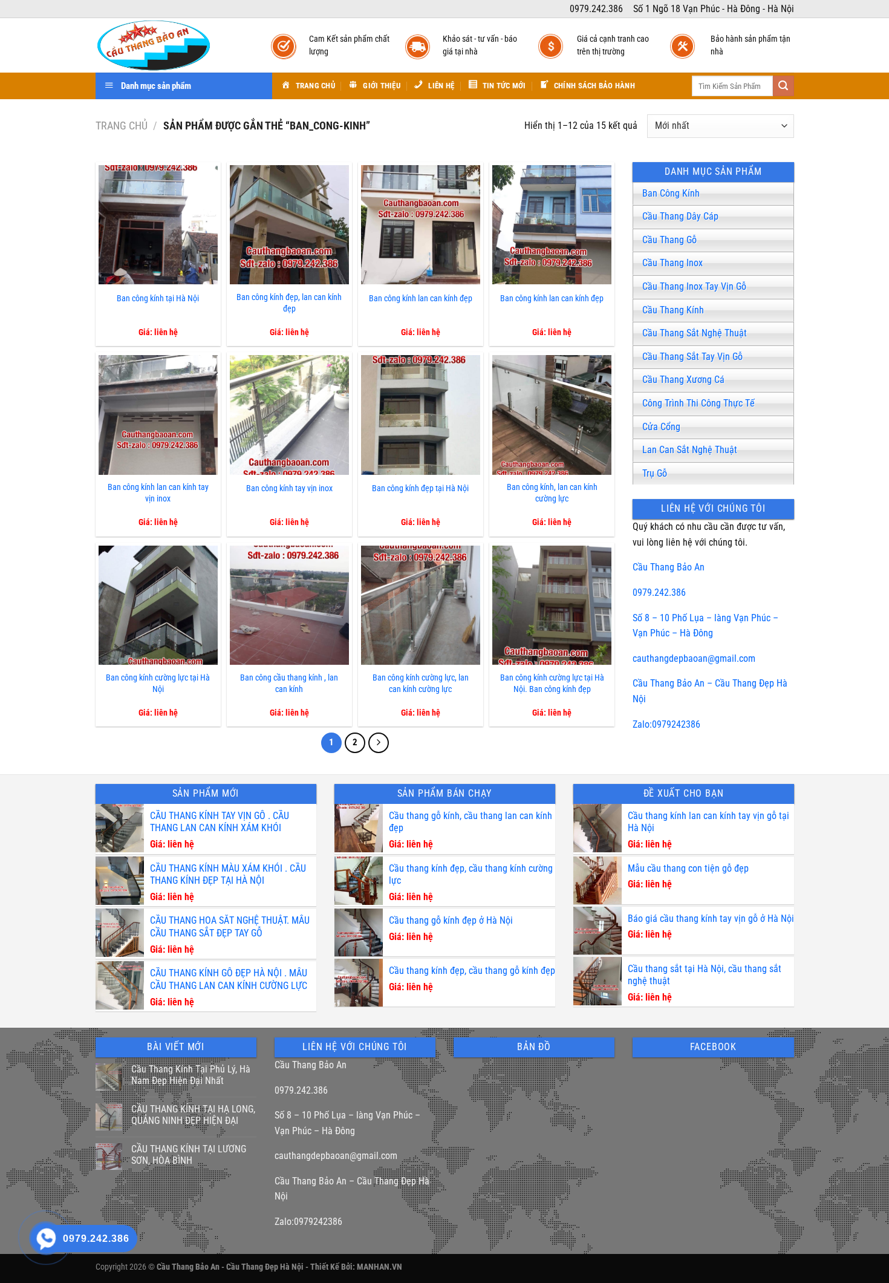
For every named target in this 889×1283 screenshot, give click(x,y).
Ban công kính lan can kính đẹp (420, 298)
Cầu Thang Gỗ (669, 240)
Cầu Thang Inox (672, 263)
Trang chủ (122, 125)
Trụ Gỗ (654, 473)
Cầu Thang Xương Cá (683, 379)
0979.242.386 (659, 592)
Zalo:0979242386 (666, 724)
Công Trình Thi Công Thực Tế (698, 403)
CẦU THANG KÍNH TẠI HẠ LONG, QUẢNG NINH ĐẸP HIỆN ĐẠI (193, 1114)
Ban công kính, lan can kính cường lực (552, 493)
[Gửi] (783, 86)
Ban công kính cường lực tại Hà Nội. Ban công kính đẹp (552, 683)
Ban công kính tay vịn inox (289, 488)
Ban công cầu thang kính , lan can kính (289, 683)
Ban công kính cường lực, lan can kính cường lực (421, 683)
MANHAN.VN (379, 1267)
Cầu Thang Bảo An (669, 567)
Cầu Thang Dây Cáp (680, 216)
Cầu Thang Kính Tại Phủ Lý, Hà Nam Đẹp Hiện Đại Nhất (190, 1074)
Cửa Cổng (661, 427)
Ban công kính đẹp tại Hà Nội (420, 488)
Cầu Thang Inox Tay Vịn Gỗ (694, 286)
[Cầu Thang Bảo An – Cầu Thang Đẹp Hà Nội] (171, 45)
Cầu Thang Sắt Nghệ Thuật (694, 333)
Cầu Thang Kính (673, 310)
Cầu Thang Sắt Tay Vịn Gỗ (692, 356)
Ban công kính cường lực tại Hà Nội (158, 683)
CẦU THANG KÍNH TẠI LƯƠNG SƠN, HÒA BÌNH (188, 1154)
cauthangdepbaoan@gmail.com (694, 658)
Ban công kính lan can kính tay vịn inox (158, 493)
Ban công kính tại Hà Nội (158, 298)
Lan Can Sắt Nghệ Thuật (689, 449)
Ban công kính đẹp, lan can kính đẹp (289, 303)
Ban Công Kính (671, 193)
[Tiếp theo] (378, 743)
